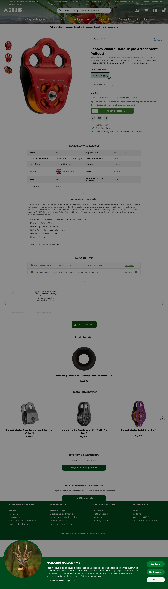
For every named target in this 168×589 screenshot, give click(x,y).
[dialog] (84, 294)
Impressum (70, 581)
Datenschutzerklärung (55, 581)
